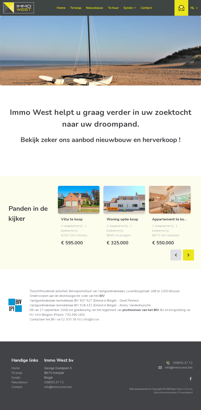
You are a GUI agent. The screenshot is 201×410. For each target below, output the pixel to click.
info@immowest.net (58, 387)
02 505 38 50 (71, 319)
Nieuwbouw (94, 8)
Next (188, 254)
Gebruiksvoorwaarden (165, 392)
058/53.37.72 (54, 382)
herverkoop (160, 139)
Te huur (113, 8)
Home (61, 8)
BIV (102, 296)
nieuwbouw (114, 139)
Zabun (179, 389)
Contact (146, 8)
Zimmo (189, 389)
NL (193, 8)
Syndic (128, 8)
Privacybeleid (186, 392)
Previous (175, 254)
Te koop (75, 8)
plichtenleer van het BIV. (140, 310)
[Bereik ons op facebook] (191, 378)
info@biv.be (91, 319)
